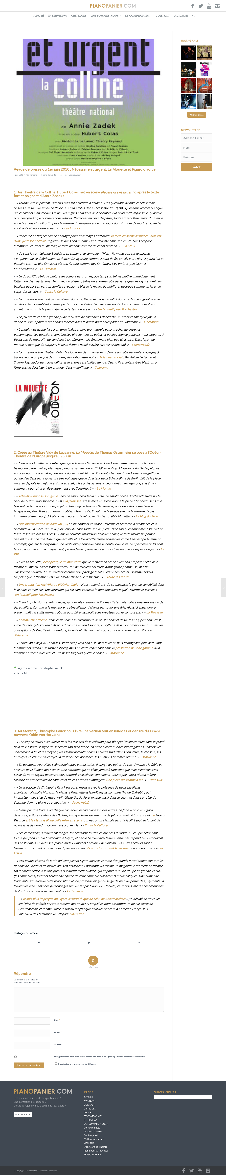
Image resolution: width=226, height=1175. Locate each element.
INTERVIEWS (57, 15)
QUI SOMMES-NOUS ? (106, 15)
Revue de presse (54, 175)
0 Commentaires (32, 175)
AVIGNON (181, 15)
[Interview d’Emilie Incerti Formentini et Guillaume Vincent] (2, 587)
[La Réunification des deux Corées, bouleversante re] (204, 69)
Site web (58, 1044)
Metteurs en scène (94, 1139)
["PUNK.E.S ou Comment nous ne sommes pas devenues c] (188, 101)
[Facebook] (192, 7)
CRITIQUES (79, 15)
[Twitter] (201, 7)
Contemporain (91, 1135)
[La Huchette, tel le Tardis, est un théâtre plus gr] (188, 53)
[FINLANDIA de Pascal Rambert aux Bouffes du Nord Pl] (204, 101)
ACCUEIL (88, 1097)
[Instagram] (217, 7)
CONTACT (163, 15)
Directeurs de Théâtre (95, 1146)
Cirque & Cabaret (93, 1131)
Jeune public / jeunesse (96, 1150)
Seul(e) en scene (92, 1154)
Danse (87, 1112)
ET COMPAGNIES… (138, 15)
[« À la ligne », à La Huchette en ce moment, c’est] (204, 85)
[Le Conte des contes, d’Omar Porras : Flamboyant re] (188, 85)
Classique (89, 1142)
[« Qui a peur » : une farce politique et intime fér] (188, 69)
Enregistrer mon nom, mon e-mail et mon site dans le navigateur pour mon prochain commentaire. (99, 1056)
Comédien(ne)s (92, 1127)
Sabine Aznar (75, 175)
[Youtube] (209, 7)
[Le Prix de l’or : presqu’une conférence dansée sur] (204, 53)
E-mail (58, 1032)
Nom (57, 1019)
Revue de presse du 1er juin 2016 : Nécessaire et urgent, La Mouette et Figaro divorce (85, 169)
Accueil (38, 15)
